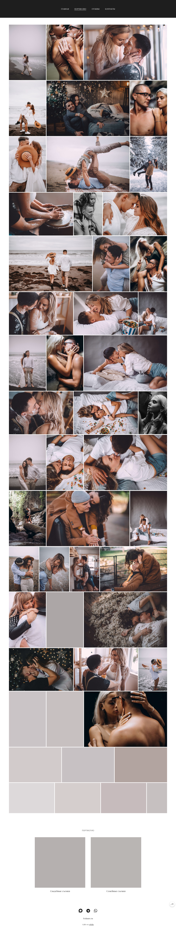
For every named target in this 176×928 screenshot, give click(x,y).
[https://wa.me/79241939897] (95, 910)
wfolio (91, 924)
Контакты (110, 9)
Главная (65, 9)
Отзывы (96, 9)
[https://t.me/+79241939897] (88, 910)
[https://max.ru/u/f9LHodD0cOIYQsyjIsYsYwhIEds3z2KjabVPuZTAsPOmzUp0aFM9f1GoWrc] (80, 910)
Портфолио (80, 9)
